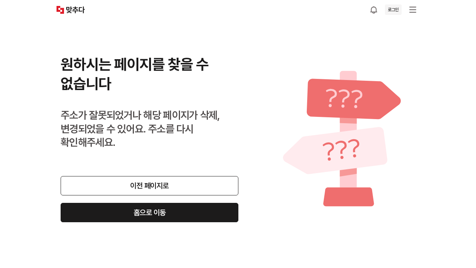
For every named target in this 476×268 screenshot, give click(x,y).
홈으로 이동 (150, 212)
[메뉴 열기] (412, 9)
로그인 (393, 9)
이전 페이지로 (149, 185)
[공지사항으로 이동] (373, 9)
